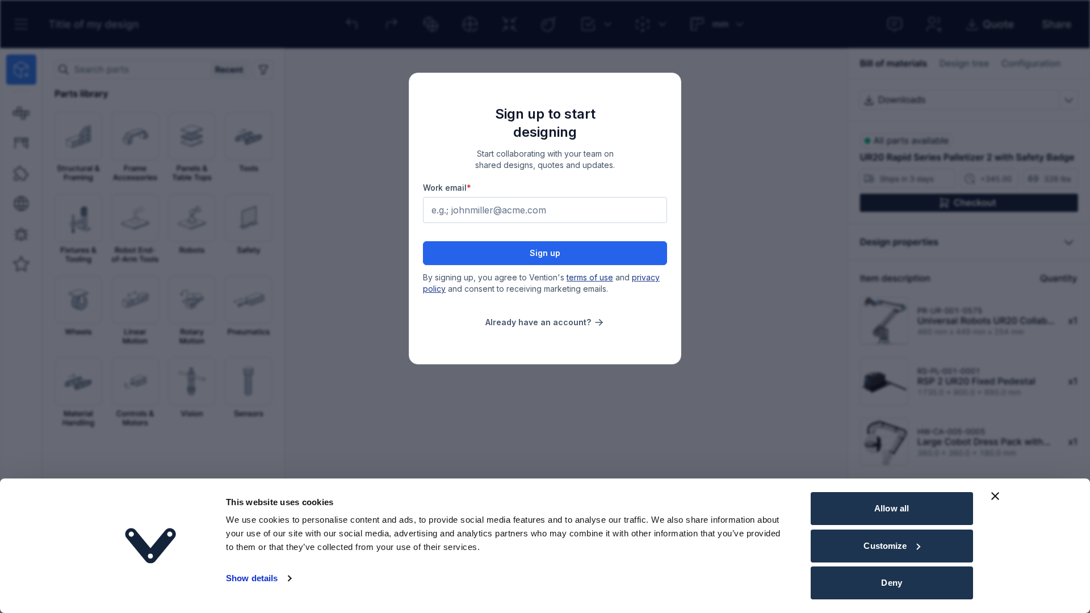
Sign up (545, 253)
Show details (252, 578)
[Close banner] (995, 496)
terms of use (590, 277)
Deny (891, 582)
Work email (447, 187)
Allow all (891, 508)
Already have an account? (538, 322)
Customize (885, 546)
